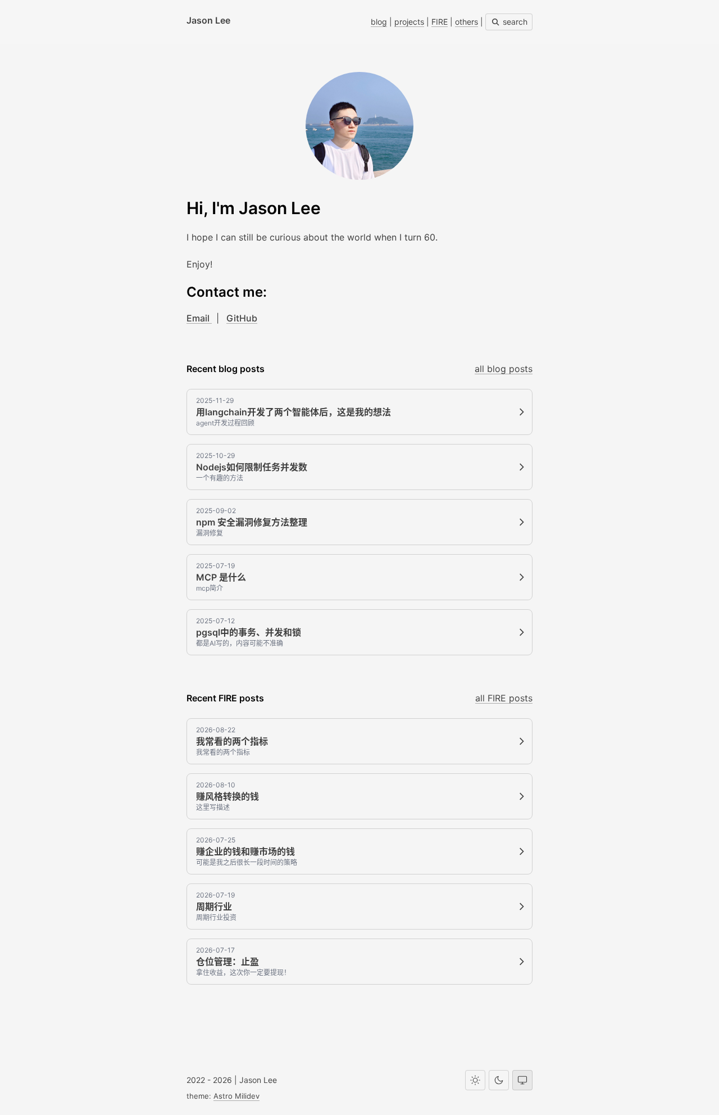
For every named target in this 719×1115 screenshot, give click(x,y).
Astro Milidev (236, 1095)
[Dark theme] (499, 1080)
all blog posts (504, 368)
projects (409, 21)
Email (199, 318)
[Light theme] (475, 1080)
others (466, 21)
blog (379, 21)
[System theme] (522, 1080)
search (513, 21)
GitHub (241, 318)
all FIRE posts (504, 698)
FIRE (439, 21)
